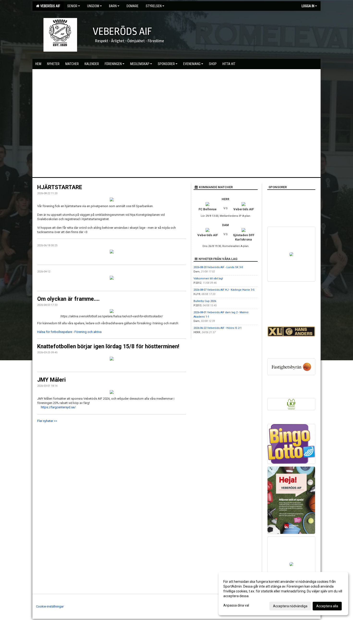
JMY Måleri (51, 380)
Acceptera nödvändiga (290, 606)
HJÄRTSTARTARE (59, 187)
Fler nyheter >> (47, 421)
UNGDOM (93, 6)
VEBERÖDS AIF (49, 6)
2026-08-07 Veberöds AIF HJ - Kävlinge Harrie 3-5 (224, 289)
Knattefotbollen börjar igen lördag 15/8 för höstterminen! (108, 346)
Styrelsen (154, 6)
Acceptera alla (327, 606)
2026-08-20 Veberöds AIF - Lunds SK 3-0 (218, 267)
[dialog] (283, 593)
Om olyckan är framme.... (68, 299)
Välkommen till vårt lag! (208, 278)
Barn (113, 6)
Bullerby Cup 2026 (205, 301)
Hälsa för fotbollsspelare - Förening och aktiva (69, 332)
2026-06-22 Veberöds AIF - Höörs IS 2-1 (218, 328)
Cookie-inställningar (50, 606)
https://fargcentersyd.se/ (58, 407)
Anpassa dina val (236, 605)
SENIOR (72, 6)
